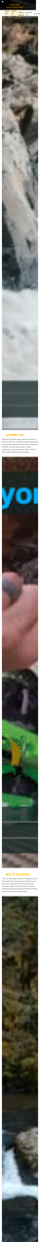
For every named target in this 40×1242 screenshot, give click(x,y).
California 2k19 (15, 435)
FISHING (15, 4)
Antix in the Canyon (17, 874)
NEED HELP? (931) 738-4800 (7, 14)
